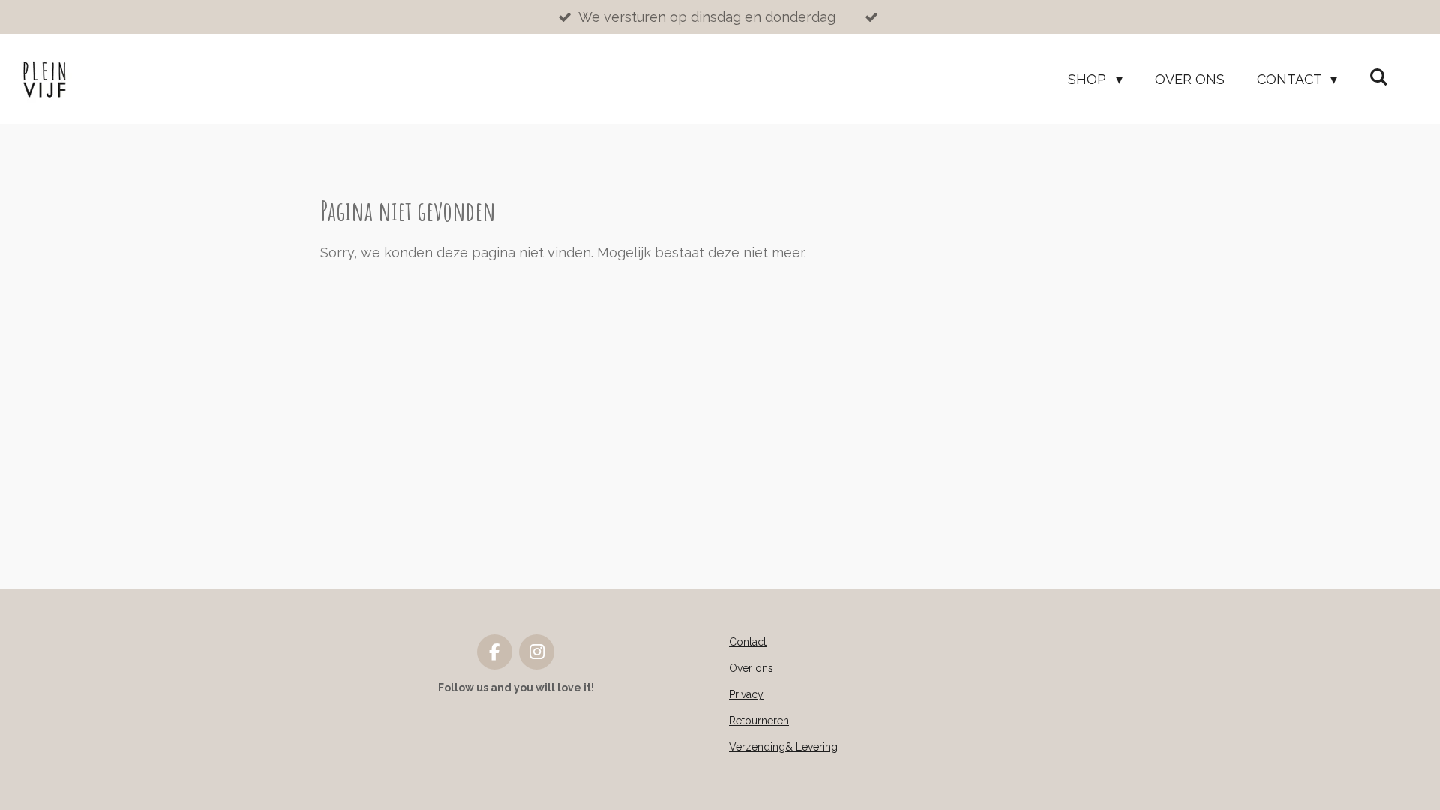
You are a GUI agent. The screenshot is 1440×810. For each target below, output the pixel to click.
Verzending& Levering (783, 747)
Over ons (751, 668)
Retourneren (759, 721)
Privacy (746, 694)
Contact (747, 642)
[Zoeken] (1379, 76)
